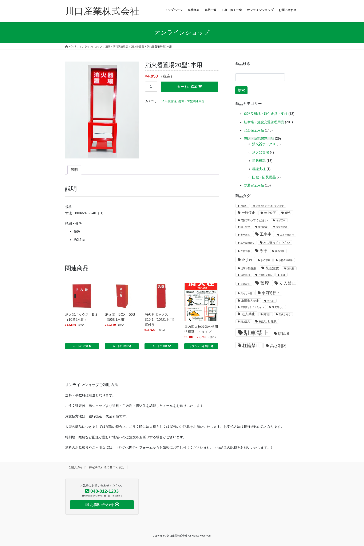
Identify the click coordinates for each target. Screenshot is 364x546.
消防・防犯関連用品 (191, 101)
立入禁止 (287, 283)
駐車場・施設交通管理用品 (264, 122)
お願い (244, 206)
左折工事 (245, 251)
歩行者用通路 (286, 260)
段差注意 (272, 268)
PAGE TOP (351, 526)
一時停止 (248, 213)
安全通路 (245, 234)
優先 (288, 213)
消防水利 (245, 275)
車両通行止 (271, 293)
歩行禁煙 (265, 260)
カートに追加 (187, 87)
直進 (283, 275)
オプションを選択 (199, 346)
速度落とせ (278, 307)
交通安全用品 (254, 185)
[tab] (74, 169)
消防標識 (259, 160)
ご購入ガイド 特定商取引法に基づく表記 (96, 467)
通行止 (270, 301)
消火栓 (290, 268)
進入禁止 (248, 314)
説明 (74, 170)
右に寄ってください (254, 220)
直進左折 (245, 284)
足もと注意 (246, 293)
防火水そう (284, 314)
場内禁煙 (245, 226)
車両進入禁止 (250, 300)
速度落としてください (252, 307)
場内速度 (263, 226)
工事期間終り (247, 242)
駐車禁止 (256, 332)
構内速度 (279, 251)
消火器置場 (169, 101)
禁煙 (264, 283)
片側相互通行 (265, 275)
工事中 (266, 234)
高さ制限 (278, 345)
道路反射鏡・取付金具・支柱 (266, 113)
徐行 (263, 251)
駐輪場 (283, 333)
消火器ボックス (264, 144)
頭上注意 (245, 321)
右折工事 (280, 220)
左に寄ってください (277, 242)
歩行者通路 (248, 268)
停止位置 (270, 213)
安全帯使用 (282, 226)
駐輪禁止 (251, 345)
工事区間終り (287, 234)
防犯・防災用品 (264, 177)
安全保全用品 (254, 130)
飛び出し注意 (268, 321)
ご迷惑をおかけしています (270, 206)
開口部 (267, 314)
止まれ (247, 260)
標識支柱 (259, 169)
